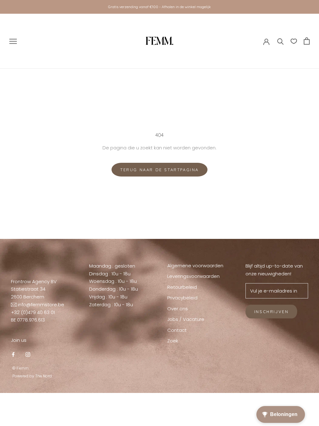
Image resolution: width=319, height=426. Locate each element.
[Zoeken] (280, 41)
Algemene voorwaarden (195, 265)
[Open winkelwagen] (307, 41)
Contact (177, 330)
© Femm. (21, 367)
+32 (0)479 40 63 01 (33, 312)
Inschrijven (271, 311)
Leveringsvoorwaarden (193, 276)
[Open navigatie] (13, 41)
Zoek (172, 340)
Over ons (177, 308)
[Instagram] (28, 354)
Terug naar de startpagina (159, 169)
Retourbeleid (182, 287)
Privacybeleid (182, 297)
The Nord (43, 376)
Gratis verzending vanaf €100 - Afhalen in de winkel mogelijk (159, 6)
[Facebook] (13, 354)
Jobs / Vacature (185, 319)
